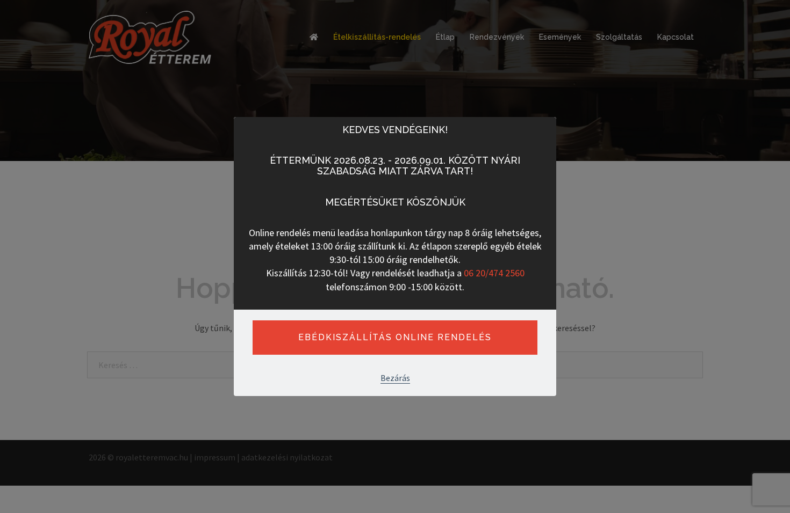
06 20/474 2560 (494, 273)
